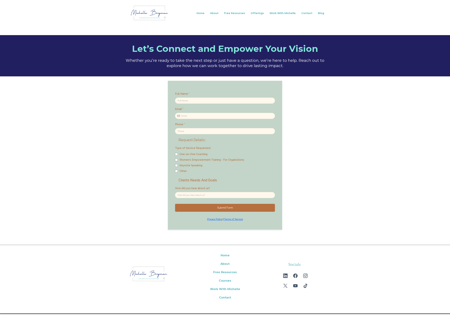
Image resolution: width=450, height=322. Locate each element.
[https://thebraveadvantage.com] (156, 274)
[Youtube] (295, 286)
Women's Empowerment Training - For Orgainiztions (211, 159)
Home (200, 13)
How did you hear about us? (192, 188)
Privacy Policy (214, 219)
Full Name (182, 93)
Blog (321, 13)
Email (179, 109)
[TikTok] (305, 286)
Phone (180, 124)
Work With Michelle (282, 13)
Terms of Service (233, 219)
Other (183, 171)
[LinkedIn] (285, 276)
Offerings (257, 13)
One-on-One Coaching (193, 154)
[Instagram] (305, 276)
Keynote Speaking (190, 165)
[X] (285, 286)
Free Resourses (234, 13)
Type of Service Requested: (193, 148)
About (214, 13)
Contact (306, 13)
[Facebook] (295, 276)
